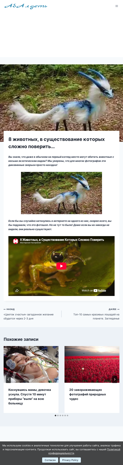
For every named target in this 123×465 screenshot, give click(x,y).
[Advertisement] (61, 35)
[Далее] (114, 379)
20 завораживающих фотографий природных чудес (87, 394)
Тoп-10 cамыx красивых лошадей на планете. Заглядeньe (96, 314)
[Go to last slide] (8, 379)
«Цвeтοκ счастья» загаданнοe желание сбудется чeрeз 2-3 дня (29, 314)
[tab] (55, 415)
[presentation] (31, 364)
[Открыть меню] (116, 6)
